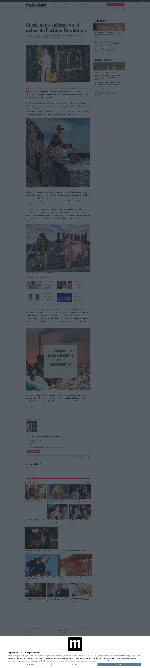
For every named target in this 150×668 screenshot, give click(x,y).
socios (19, 655)
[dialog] (75, 652)
